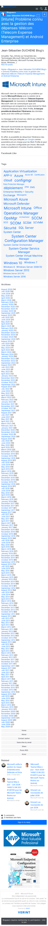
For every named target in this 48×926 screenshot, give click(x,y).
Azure (18, 176)
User (46, 8)
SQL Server (26, 227)
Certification (39, 175)
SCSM (27, 222)
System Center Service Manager (24, 250)
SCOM (15, 223)
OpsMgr (10, 218)
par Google (29, 139)
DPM (27, 187)
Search (41, 8)
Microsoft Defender (17, 203)
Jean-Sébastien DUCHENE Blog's (32, 69)
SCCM (36, 218)
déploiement (13, 188)
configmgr (23, 180)
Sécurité (10, 228)
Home (3, 69)
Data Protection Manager (13, 184)
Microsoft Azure (16, 199)
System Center (12, 232)
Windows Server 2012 (16, 270)
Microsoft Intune (17, 208)
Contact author (24, 738)
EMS (32, 187)
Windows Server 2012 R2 (13, 273)
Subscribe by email (24, 742)
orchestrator (24, 217)
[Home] (9, 7)
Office (38, 207)
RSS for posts (7, 64)
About (24, 734)
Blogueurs (12, 69)
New (44, 14)
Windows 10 (13, 263)
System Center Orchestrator (17, 245)
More (38, 15)
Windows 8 (9, 267)
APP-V (8, 175)
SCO (5, 222)
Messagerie (21, 195)
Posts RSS (24, 750)
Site (37, 9)
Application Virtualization (20, 171)
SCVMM (38, 222)
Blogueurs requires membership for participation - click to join (24, 921)
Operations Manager (21, 213)
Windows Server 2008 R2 (29, 267)
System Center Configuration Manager (24, 238)
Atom (24, 754)
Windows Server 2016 (14, 276)
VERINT (28, 908)
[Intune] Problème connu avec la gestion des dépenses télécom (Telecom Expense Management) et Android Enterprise (22, 30)
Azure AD (29, 175)
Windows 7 (30, 262)
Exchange (9, 195)
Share (24, 746)
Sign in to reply (24, 822)
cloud (8, 180)
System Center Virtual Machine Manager (24, 257)
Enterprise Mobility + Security (18, 191)
